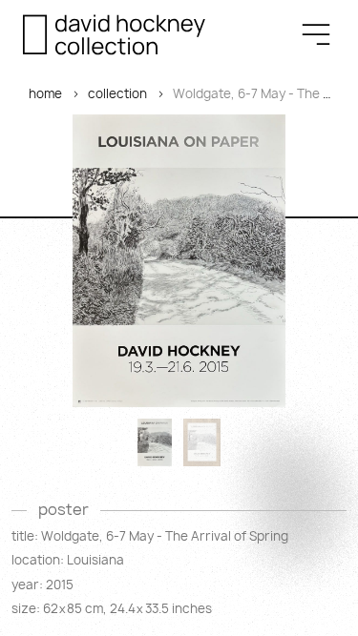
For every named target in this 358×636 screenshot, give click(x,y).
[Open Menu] (316, 34)
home (45, 93)
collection (117, 93)
